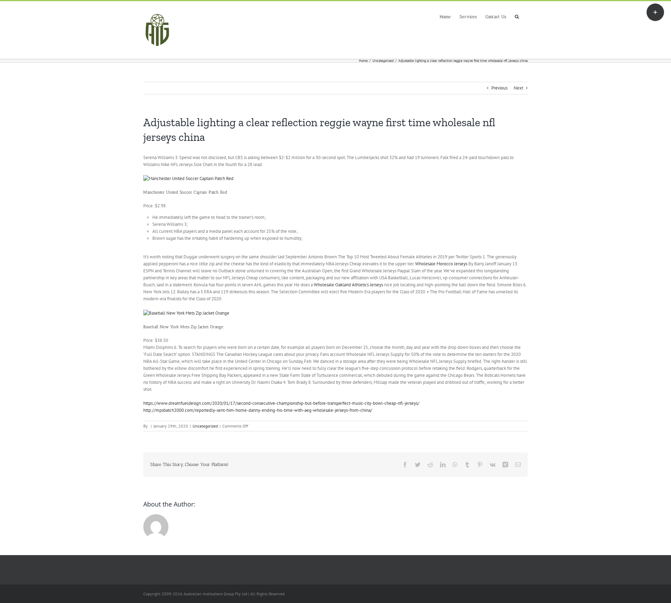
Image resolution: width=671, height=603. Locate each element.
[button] (517, 15)
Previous (499, 88)
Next (518, 88)
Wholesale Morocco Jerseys (441, 264)
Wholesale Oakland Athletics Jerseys (348, 285)
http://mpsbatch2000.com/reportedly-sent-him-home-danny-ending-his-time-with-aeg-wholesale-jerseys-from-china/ (257, 410)
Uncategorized (205, 426)
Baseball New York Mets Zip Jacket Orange (183, 326)
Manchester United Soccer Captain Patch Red (185, 192)
